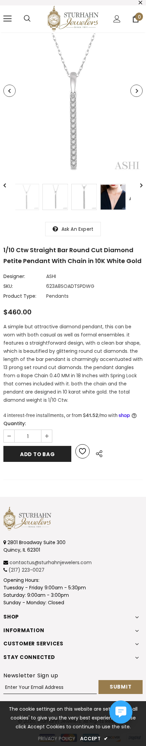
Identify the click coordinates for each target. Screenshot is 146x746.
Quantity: (14, 423)
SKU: (8, 286)
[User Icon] (117, 18)
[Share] (97, 452)
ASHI (51, 276)
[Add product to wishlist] (82, 451)
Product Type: (19, 296)
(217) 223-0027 (26, 570)
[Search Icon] (27, 18)
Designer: (14, 276)
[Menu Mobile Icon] (7, 19)
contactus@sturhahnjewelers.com (51, 562)
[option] (73, 103)
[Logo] (73, 18)
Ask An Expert (77, 229)
